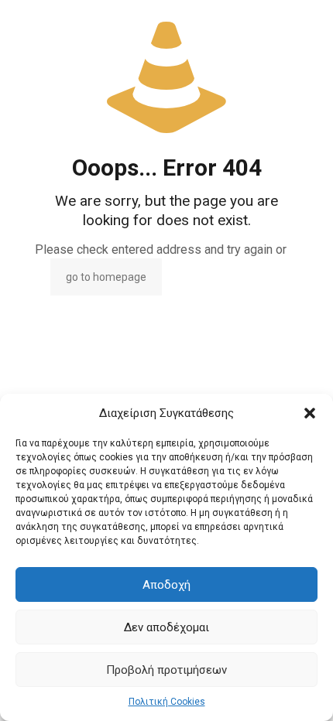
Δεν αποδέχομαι (166, 627)
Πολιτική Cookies (167, 701)
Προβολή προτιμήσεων (166, 670)
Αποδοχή (166, 585)
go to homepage (106, 277)
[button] (310, 413)
